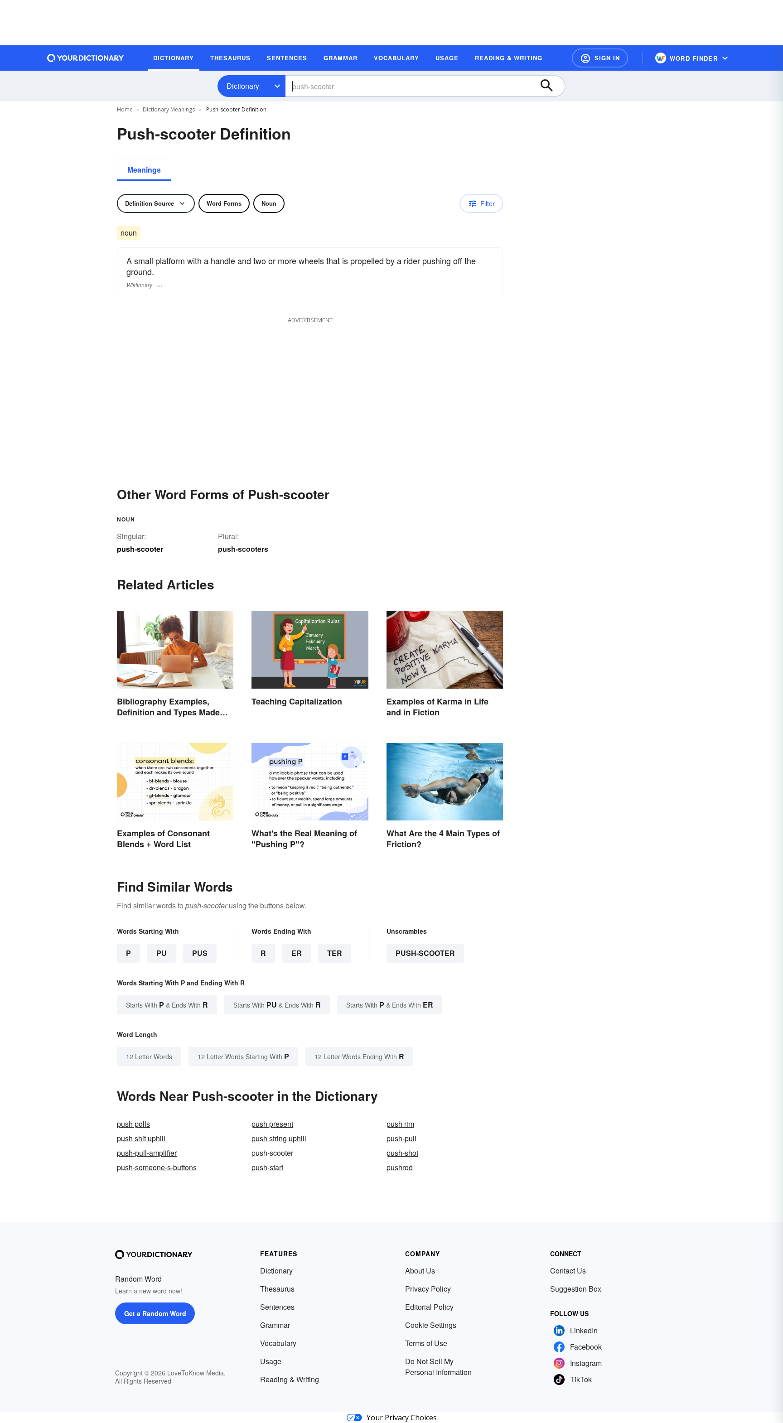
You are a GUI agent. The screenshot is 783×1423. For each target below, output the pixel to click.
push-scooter (425, 953)
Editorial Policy (429, 1307)
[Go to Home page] (85, 58)
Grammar (275, 1325)
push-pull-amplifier (147, 1153)
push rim (400, 1124)
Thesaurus (277, 1288)
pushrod (400, 1167)
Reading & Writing (289, 1379)
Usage (270, 1361)
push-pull (401, 1138)
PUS (200, 953)
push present (272, 1124)
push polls (133, 1124)
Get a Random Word (155, 1313)
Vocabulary (278, 1343)
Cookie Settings (430, 1325)
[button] (600, 58)
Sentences (277, 1307)
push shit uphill (141, 1138)
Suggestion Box (575, 1288)
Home (125, 109)
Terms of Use (426, 1343)
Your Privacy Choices (402, 1418)
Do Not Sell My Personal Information (438, 1366)
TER (334, 953)
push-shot (402, 1153)
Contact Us (568, 1270)
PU (161, 953)
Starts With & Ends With (167, 1004)
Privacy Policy (428, 1288)
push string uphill (278, 1138)
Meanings (144, 169)
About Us (420, 1270)
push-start (267, 1167)
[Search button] (551, 86)
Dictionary (243, 86)
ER (296, 953)
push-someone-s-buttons (157, 1167)
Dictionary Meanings (169, 109)
